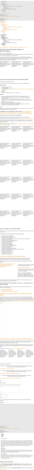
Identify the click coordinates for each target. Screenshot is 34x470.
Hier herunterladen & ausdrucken (23, 267)
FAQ (4, 11)
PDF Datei (21, 272)
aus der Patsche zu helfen (14, 348)
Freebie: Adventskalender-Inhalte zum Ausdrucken (12, 256)
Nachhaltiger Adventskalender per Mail (10, 8)
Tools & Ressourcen (5, 4)
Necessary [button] (2, 447)
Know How (3, 5)
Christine (2, 53)
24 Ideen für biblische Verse (6, 290)
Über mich (3, 10)
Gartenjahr (5, 40)
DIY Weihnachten (5, 47)
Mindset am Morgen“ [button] (17, 467)
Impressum (2, 20)
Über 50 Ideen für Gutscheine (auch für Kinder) (10, 291)
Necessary (3, 448)
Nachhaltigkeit (20, 47)
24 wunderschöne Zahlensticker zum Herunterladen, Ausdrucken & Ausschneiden (16, 112)
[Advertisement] (17, 28)
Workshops (3, 3)
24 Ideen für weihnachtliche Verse (7, 289)
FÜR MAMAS (4, 1)
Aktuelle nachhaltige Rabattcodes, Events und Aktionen (12, 39)
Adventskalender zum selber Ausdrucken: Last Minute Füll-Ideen (16, 338)
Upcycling (25, 47)
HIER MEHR (23, 348)
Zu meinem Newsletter (4, 15)
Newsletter (3, 9)
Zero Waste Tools (6, 7)
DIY (0, 47)
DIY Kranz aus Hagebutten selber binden (7, 368)
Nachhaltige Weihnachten (13, 47)
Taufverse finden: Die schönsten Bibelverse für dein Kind (9, 373)
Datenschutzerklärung (3, 19)
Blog (2, 2)
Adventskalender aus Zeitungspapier (26, 118)
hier (17, 119)
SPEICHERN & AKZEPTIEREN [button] (6, 458)
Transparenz (2, 18)
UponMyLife (2, 14)
